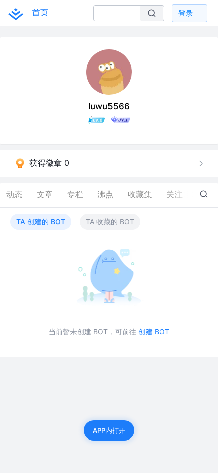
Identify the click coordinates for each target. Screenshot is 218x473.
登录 (185, 13)
